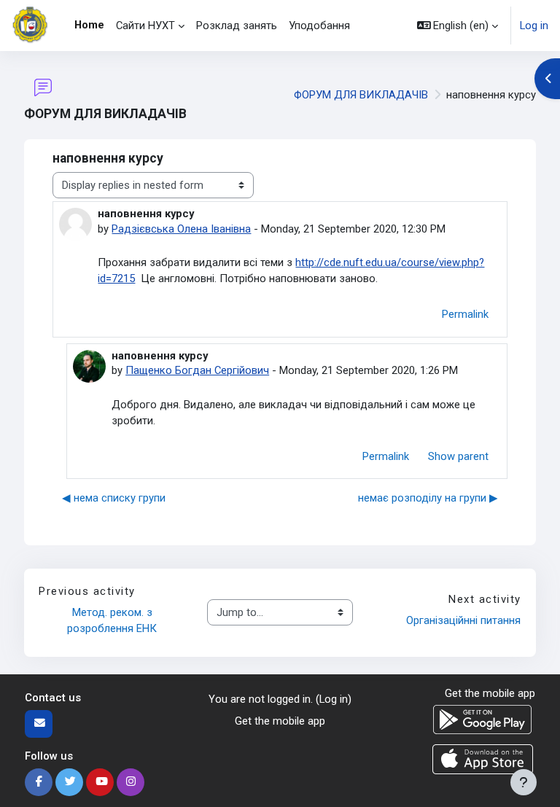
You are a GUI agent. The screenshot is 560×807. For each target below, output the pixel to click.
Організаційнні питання (463, 620)
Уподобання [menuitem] (319, 25)
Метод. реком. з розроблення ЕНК (112, 620)
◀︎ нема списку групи (114, 497)
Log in (534, 25)
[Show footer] (523, 782)
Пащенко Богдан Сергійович (197, 370)
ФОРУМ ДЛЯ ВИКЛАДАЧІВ (361, 94)
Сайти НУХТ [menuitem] (145, 25)
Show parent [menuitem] (458, 456)
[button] (458, 25)
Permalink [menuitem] (465, 314)
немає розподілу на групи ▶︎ (428, 497)
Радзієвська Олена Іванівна (181, 228)
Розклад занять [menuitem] (236, 25)
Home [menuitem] (89, 24)
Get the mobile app (280, 721)
